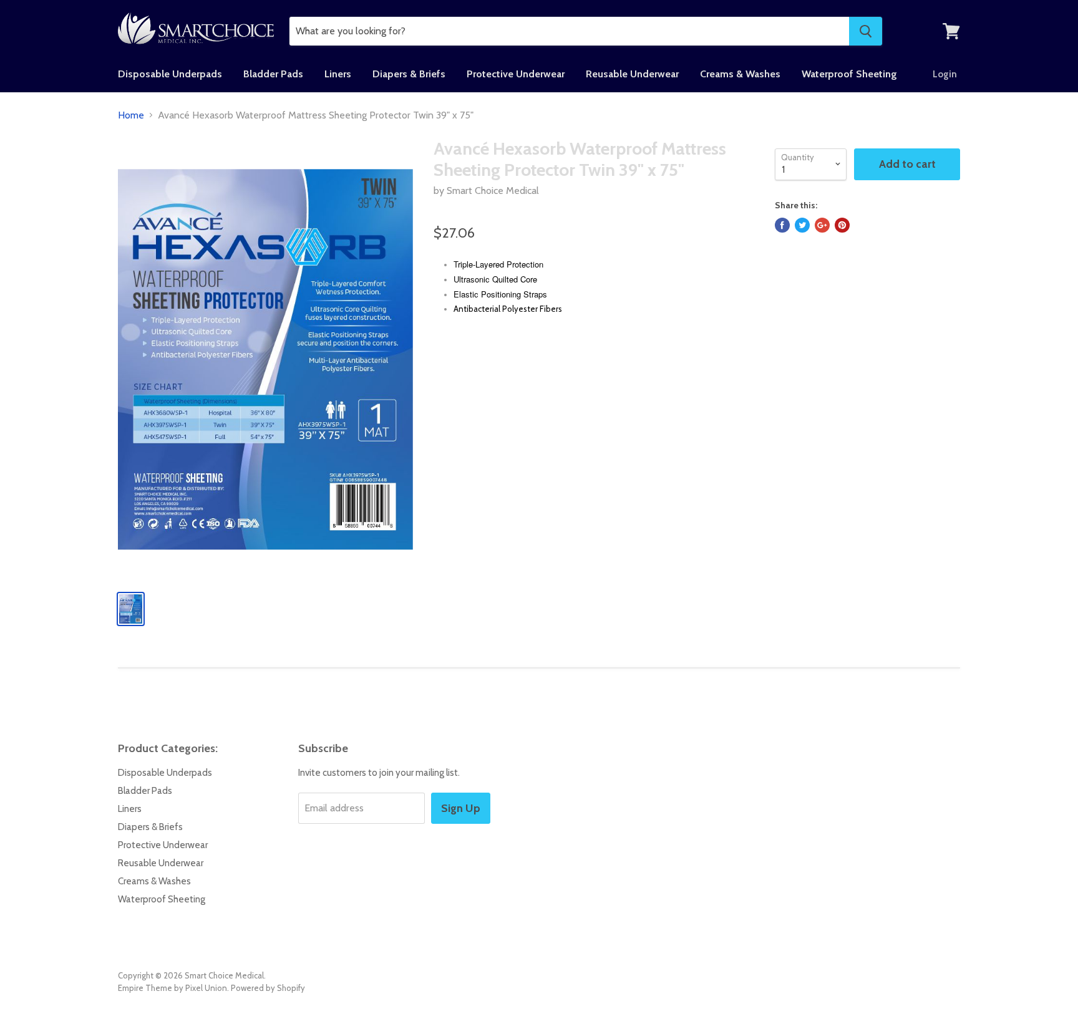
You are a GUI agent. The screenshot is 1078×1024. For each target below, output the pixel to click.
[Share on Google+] (822, 225)
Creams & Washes (740, 74)
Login (945, 74)
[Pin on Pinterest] (842, 225)
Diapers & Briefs (408, 74)
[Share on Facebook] (782, 225)
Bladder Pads (273, 74)
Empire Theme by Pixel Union (172, 988)
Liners (337, 74)
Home (131, 115)
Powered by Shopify (268, 988)
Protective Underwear (516, 74)
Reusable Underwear (632, 74)
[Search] (865, 31)
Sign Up (460, 808)
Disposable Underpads (170, 74)
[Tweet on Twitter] (802, 225)
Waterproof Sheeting (849, 74)
